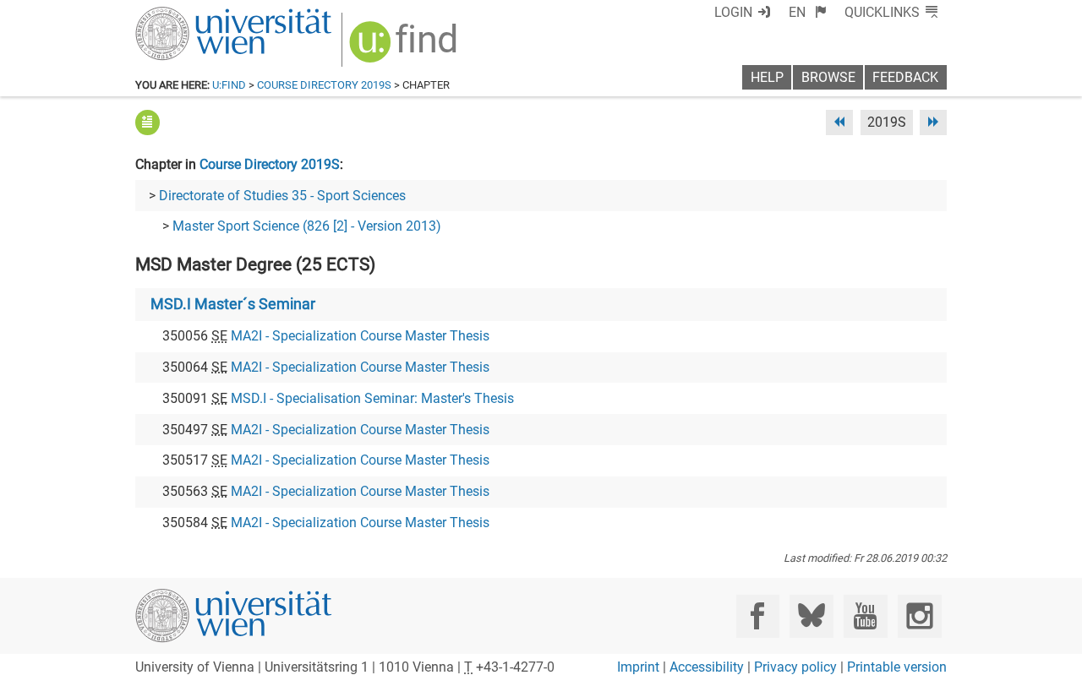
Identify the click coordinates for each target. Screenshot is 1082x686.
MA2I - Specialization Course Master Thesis (360, 336)
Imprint (638, 667)
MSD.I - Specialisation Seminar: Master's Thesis (372, 398)
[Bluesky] (811, 616)
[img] (405, 48)
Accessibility (706, 667)
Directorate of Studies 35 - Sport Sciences (282, 196)
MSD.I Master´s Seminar (232, 304)
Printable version (897, 667)
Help (767, 77)
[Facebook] (757, 616)
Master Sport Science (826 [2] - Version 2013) (306, 226)
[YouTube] (865, 616)
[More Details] (147, 122)
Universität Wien (193, 15)
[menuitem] (807, 12)
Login (733, 12)
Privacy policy (795, 667)
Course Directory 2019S (324, 85)
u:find (229, 85)
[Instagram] (919, 616)
